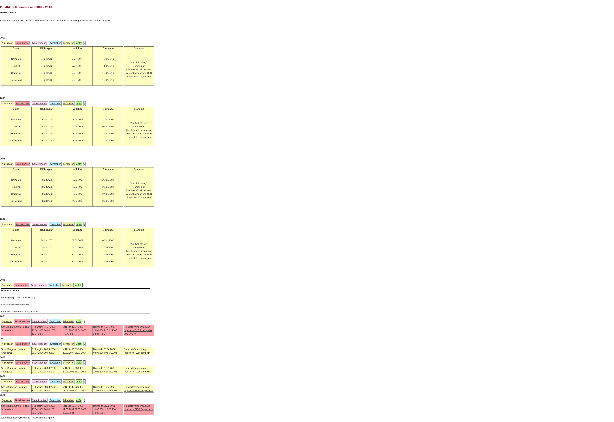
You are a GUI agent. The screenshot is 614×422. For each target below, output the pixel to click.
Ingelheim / (129, 353)
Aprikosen (7, 285)
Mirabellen (68, 43)
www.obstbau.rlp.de (43, 417)
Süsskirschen (23, 43)
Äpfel (79, 43)
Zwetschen (55, 43)
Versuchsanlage (141, 327)
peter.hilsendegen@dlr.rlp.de (15, 417)
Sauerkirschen (39, 43)
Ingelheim (129, 330)
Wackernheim (143, 353)
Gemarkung (139, 349)
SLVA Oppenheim (144, 390)
